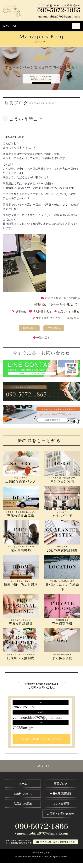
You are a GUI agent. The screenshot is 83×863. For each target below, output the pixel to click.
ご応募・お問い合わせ (60, 813)
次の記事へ (53, 328)
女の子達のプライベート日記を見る (57, 317)
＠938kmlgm (23, 727)
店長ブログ (60, 783)
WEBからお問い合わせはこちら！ (41, 739)
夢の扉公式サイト (41, 852)
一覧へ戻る (43, 337)
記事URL (21, 311)
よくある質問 (61, 803)
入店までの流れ (23, 803)
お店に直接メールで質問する (62, 297)
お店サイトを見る (68, 311)
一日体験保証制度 (60, 793)
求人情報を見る (42, 311)
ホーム (23, 783)
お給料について (23, 793)
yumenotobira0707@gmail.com (37, 717)
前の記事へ (29, 328)
